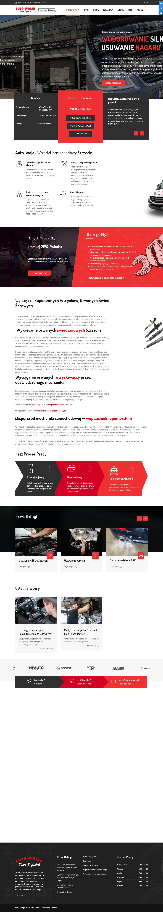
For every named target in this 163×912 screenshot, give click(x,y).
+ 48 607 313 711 (44, 107)
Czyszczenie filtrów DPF (123, 560)
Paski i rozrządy (89, 861)
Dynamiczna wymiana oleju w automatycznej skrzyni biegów (68, 878)
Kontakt (140, 10)
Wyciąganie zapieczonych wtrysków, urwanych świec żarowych (67, 868)
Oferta (96, 10)
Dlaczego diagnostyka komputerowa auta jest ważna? (35, 632)
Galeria (120, 10)
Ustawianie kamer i (74, 560)
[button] (80, 118)
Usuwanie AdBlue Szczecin (33, 560)
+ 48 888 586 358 (44, 110)
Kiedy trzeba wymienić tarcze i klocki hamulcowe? (80, 632)
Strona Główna (72, 10)
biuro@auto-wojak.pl (129, 679)
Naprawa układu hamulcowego (95, 870)
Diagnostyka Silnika (64, 892)
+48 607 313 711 (84, 679)
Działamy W (108, 10)
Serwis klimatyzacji (90, 865)
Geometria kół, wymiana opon (94, 874)
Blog (130, 10)
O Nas (86, 10)
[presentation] (7, 55)
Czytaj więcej (24, 567)
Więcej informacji (27, 81)
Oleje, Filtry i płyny (90, 857)
